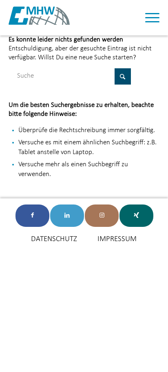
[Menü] (148, 17)
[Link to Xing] (136, 215)
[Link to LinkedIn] (67, 215)
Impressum (117, 239)
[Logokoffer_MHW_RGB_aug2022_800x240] (39, 17)
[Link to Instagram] (102, 215)
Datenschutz (54, 239)
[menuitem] (148, 17)
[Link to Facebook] (32, 215)
